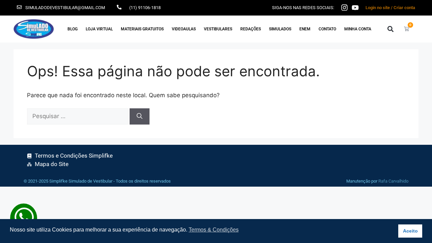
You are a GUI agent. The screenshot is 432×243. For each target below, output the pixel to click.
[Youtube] (355, 7)
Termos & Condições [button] (214, 230)
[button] (390, 28)
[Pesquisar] (140, 116)
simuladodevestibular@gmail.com (65, 7)
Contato (327, 29)
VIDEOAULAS (184, 29)
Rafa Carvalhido (393, 181)
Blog (73, 29)
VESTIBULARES (218, 29)
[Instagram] (344, 7)
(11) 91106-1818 (145, 7)
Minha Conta (357, 29)
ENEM (304, 29)
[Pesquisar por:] (78, 116)
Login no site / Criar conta (390, 7)
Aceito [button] (410, 231)
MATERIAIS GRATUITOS (142, 29)
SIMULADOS (280, 29)
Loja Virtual (99, 29)
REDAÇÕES (250, 29)
